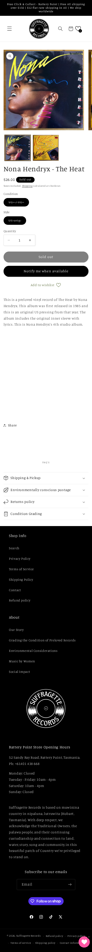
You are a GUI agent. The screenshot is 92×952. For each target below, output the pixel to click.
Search (14, 548)
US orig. (17, 221)
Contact (15, 590)
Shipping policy (45, 942)
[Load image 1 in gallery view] (18, 148)
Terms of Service (21, 569)
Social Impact (19, 671)
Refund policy (19, 600)
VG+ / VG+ (18, 203)
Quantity (10, 231)
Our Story (16, 630)
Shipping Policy (21, 579)
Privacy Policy (20, 558)
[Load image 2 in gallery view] (46, 148)
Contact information (73, 942)
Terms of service (20, 942)
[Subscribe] (70, 884)
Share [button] (12, 425)
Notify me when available (46, 271)
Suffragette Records (28, 936)
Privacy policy (76, 936)
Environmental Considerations (33, 651)
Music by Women (22, 661)
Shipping (27, 185)
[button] (9, 29)
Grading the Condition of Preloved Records (42, 640)
